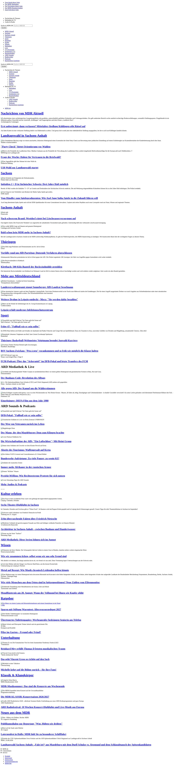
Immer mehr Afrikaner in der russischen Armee (26, 467)
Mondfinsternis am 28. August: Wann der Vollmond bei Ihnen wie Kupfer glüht (42, 593)
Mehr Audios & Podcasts (14, 484)
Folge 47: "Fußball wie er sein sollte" (20, 326)
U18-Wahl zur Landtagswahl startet (19, 167)
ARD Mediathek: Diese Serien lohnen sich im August (28, 539)
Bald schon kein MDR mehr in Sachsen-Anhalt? (26, 232)
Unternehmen (7, 751)
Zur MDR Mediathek (12, 4)
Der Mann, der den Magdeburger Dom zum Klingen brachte (32, 432)
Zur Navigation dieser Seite (14, 6)
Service (5, 752)
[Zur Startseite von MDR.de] (5, 15)
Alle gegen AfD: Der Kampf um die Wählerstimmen (28, 388)
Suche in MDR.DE (7, 25)
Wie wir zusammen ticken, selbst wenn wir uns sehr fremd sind (34, 556)
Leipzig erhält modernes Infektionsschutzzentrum (27, 310)
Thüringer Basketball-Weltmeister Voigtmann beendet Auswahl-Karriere (39, 340)
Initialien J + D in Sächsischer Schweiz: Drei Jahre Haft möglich (34, 184)
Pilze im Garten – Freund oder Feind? (21, 632)
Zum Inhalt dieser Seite (12, 2)
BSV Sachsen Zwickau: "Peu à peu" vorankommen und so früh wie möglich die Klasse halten (49, 350)
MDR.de (8, 108)
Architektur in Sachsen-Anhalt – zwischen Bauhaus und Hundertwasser (38, 529)
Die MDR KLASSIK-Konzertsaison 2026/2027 (25, 696)
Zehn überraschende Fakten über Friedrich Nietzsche (29, 518)
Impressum (8, 758)
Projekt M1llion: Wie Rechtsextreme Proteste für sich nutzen (33, 475)
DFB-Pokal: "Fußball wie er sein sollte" (22, 415)
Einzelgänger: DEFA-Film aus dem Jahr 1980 (24, 400)
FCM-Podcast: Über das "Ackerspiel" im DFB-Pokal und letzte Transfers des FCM (44, 361)
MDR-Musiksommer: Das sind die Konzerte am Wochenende (33, 686)
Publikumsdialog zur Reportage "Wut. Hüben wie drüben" (32, 723)
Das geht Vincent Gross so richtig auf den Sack (25, 659)
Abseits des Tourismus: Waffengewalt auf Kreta (26, 450)
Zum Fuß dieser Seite (12, 10)
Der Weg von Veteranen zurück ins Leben (22, 424)
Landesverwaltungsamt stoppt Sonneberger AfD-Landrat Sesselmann (37, 287)
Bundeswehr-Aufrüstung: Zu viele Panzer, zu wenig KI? (30, 458)
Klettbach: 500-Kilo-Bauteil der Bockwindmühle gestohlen (31, 266)
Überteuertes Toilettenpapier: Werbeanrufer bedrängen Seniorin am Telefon (41, 620)
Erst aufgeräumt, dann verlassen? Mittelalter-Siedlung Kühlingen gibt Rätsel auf (43, 126)
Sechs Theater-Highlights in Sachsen (20, 505)
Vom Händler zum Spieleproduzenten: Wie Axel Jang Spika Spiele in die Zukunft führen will (49, 198)
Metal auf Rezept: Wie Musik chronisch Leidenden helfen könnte (35, 570)
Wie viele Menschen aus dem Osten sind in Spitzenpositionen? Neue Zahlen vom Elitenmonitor (50, 582)
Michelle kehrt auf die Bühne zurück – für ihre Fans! (28, 669)
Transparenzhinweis (11, 761)
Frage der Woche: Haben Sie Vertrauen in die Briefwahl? (31, 157)
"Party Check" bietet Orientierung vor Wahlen (25, 146)
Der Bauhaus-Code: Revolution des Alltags (23, 378)
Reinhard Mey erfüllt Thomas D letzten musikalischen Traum (33, 648)
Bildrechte (8, 763)
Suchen (4, 28)
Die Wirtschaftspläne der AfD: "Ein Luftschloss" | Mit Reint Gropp (36, 441)
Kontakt (7, 756)
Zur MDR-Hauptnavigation (14, 8)
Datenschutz (9, 760)
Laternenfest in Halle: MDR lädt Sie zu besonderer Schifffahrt (33, 734)
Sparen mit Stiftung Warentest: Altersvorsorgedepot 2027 (31, 609)
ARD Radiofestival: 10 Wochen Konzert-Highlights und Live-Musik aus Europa (42, 707)
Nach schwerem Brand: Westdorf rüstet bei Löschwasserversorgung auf (38, 218)
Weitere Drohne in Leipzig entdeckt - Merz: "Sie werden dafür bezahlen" (39, 299)
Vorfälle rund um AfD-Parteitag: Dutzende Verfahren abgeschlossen (36, 253)
